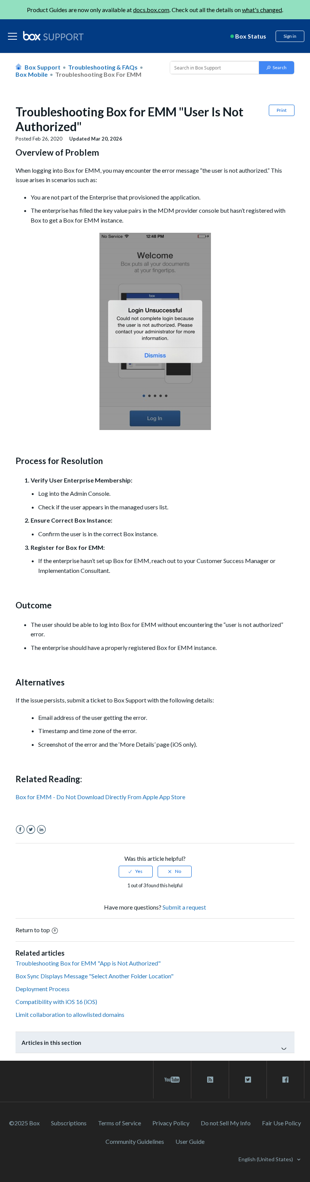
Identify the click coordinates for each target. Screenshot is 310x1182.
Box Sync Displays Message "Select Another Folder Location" (95, 975)
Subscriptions (69, 1122)
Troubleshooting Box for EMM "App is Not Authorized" (88, 963)
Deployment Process (43, 988)
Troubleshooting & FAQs (103, 67)
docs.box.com (151, 9)
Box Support (42, 67)
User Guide (190, 1141)
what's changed (262, 9)
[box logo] (53, 35)
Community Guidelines (134, 1141)
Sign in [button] (290, 36)
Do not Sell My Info (226, 1122)
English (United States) (266, 1159)
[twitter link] (248, 1079)
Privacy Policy (170, 1122)
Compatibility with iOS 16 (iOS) (56, 1001)
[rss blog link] (210, 1079)
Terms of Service (119, 1122)
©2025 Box (24, 1122)
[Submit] (276, 67)
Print (282, 110)
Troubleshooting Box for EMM (98, 74)
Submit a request (184, 907)
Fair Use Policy (281, 1122)
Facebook (20, 829)
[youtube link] (172, 1079)
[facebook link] (285, 1079)
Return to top (33, 929)
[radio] (136, 871)
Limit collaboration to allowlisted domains (70, 1014)
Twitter (31, 829)
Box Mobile (32, 74)
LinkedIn (41, 829)
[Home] (53, 36)
